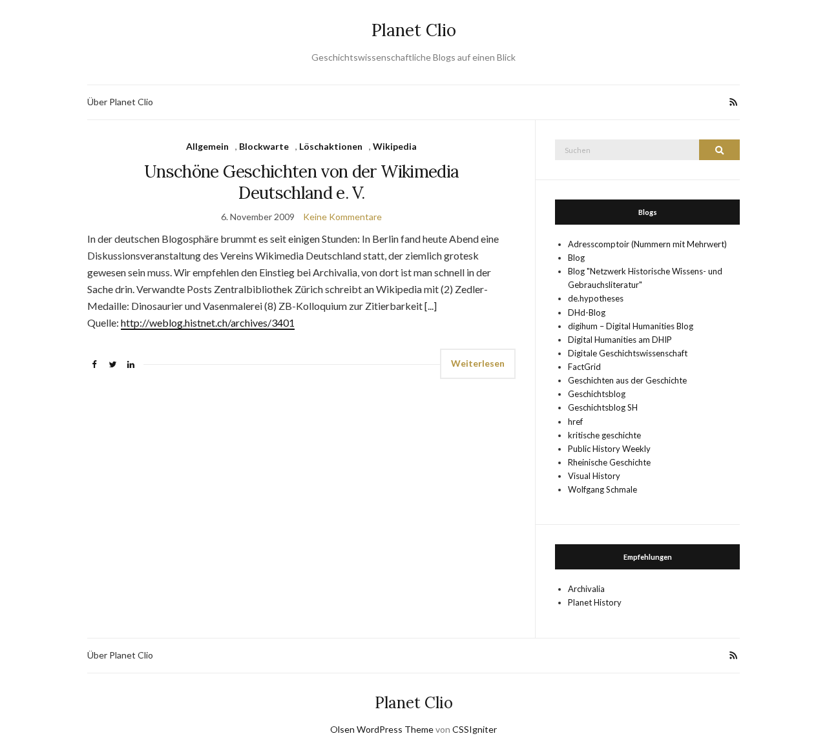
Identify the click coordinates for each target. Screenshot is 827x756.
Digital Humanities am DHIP (620, 339)
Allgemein (207, 146)
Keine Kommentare (342, 216)
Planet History (595, 602)
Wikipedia (395, 146)
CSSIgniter (474, 729)
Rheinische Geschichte (609, 462)
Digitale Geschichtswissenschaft (627, 353)
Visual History (594, 476)
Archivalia (586, 589)
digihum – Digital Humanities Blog (630, 326)
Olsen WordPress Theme (382, 729)
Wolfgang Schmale (602, 489)
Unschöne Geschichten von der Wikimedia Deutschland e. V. (301, 182)
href (575, 421)
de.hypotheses (595, 298)
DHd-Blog (586, 312)
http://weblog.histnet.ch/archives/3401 (208, 322)
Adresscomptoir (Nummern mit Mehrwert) (647, 244)
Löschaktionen (330, 146)
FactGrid (584, 367)
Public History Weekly (609, 449)
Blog (576, 257)
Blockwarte (264, 146)
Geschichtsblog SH (603, 407)
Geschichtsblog (596, 394)
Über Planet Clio (120, 101)
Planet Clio (414, 30)
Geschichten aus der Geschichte (627, 380)
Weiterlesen (478, 363)
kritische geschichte (604, 435)
